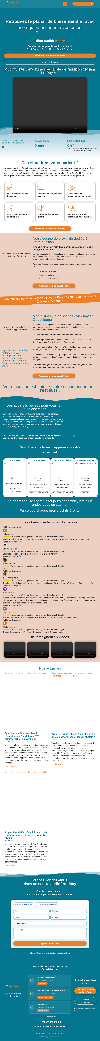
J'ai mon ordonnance (48, 905)
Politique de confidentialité (57, 1033)
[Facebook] (10, 1004)
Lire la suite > (11, 766)
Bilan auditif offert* (25, 905)
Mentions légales (40, 1033)
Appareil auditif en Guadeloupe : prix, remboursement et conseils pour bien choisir (26, 835)
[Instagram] (17, 1004)
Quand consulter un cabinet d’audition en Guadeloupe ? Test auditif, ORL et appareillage (23, 736)
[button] (65, 4)
